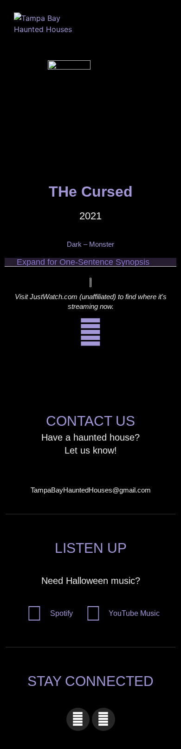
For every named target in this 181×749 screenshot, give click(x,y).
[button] (141, 25)
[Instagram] (103, 719)
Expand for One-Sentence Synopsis (83, 262)
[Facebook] (78, 719)
